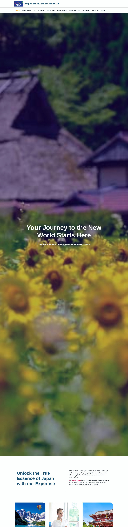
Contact (103, 10)
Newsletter (86, 10)
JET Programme (39, 10)
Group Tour (51, 10)
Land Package (62, 10)
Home (18, 10)
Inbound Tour (26, 10)
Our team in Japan (75, 480)
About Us (95, 10)
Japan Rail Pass (74, 10)
